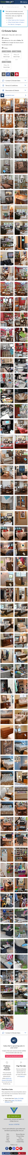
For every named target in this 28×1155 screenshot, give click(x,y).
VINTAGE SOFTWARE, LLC (18, 1119)
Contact (8, 1141)
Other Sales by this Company (16, 20)
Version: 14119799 (14, 1124)
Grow (7, 1138)
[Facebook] (6, 1148)
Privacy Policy (20, 1136)
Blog (8, 1139)
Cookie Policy (20, 1141)
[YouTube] (17, 1148)
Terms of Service (20, 1134)
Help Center (20, 1139)
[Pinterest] (20, 1148)
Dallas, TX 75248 (18, 1098)
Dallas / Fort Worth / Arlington (13, 1101)
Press (20, 1138)
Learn (7, 1136)
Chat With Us (15, 1116)
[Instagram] (13, 1148)
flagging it (22, 1076)
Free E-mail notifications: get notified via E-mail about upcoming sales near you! (14, 1129)
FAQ (8, 1134)
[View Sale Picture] (6, 105)
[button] (14, 80)
